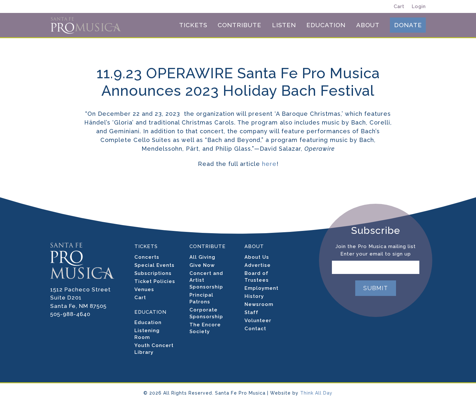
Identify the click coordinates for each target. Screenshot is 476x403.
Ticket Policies (154, 281)
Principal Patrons (201, 298)
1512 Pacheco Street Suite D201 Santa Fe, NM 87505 (80, 297)
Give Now (202, 265)
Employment (261, 288)
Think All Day (316, 393)
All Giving (202, 257)
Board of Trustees (256, 276)
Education (148, 322)
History (254, 296)
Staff (251, 312)
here (268, 163)
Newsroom (258, 304)
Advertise (257, 265)
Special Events (154, 265)
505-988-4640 (70, 314)
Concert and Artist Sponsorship (206, 280)
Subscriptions (153, 273)
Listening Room (147, 334)
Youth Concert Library (154, 349)
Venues (144, 289)
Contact (255, 329)
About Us (256, 257)
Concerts (146, 257)
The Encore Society (205, 328)
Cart (399, 6)
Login (419, 6)
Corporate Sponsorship (206, 313)
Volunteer (257, 320)
